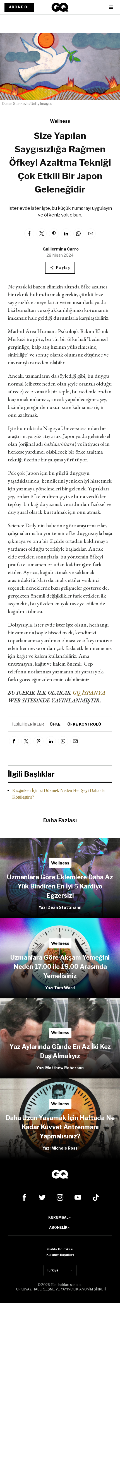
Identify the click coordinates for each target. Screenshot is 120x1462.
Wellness (60, 121)
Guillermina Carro (61, 249)
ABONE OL (19, 7)
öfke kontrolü (84, 724)
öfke (55, 724)
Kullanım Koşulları (60, 1255)
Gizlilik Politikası (60, 1249)
